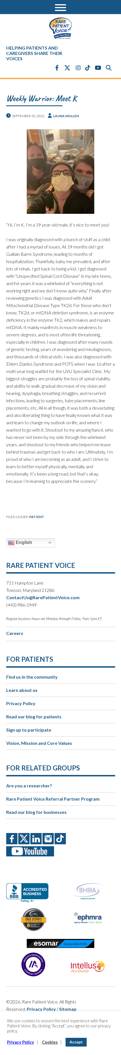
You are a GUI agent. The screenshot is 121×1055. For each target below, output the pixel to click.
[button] (60, 7)
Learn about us (21, 690)
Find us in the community (32, 676)
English (23, 542)
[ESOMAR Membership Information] (60, 943)
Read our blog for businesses (36, 812)
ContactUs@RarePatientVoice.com (43, 597)
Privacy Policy (20, 703)
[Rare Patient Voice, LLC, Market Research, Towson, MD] (29, 888)
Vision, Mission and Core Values (39, 743)
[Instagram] (78, 67)
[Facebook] (57, 67)
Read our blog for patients (33, 716)
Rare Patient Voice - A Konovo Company (60, 28)
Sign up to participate (28, 729)
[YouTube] (98, 67)
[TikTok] (87, 67)
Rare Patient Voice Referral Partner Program (53, 798)
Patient (36, 517)
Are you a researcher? (29, 785)
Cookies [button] (50, 1042)
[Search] (108, 67)
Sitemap (68, 1009)
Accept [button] (76, 1042)
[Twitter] (67, 68)
